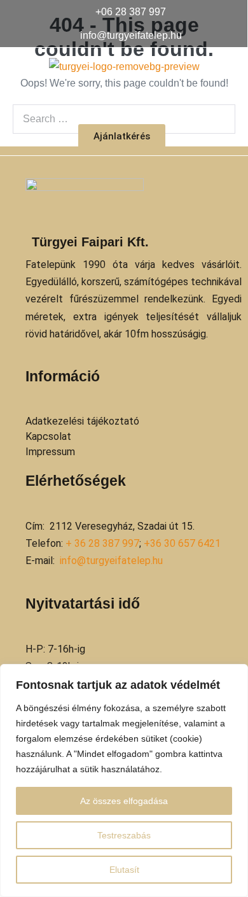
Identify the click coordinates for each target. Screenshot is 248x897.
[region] (124, 780)
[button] (123, 99)
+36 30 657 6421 (182, 543)
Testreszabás (124, 835)
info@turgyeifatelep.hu (111, 560)
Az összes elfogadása (124, 801)
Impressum (50, 452)
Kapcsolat (48, 436)
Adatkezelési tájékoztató (82, 421)
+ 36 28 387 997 (102, 543)
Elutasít (124, 870)
